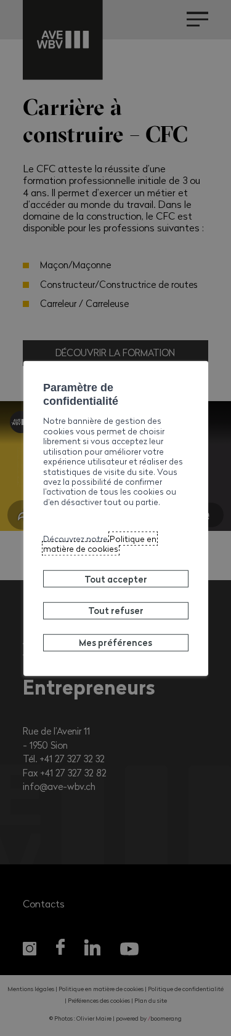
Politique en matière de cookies (99, 543)
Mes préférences (115, 642)
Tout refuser (116, 610)
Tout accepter (115, 578)
